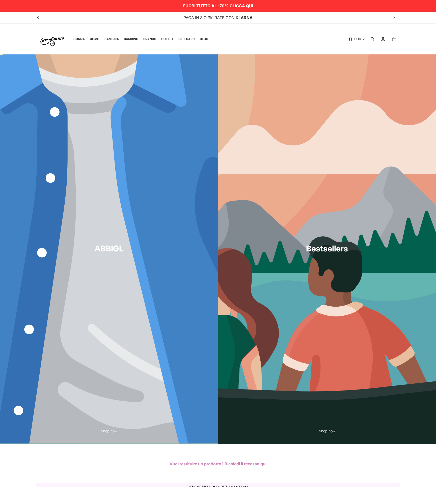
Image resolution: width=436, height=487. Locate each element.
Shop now (109, 431)
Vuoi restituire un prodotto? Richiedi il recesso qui (218, 463)
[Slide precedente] (38, 17)
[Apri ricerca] (372, 39)
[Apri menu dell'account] (383, 39)
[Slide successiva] (394, 17)
